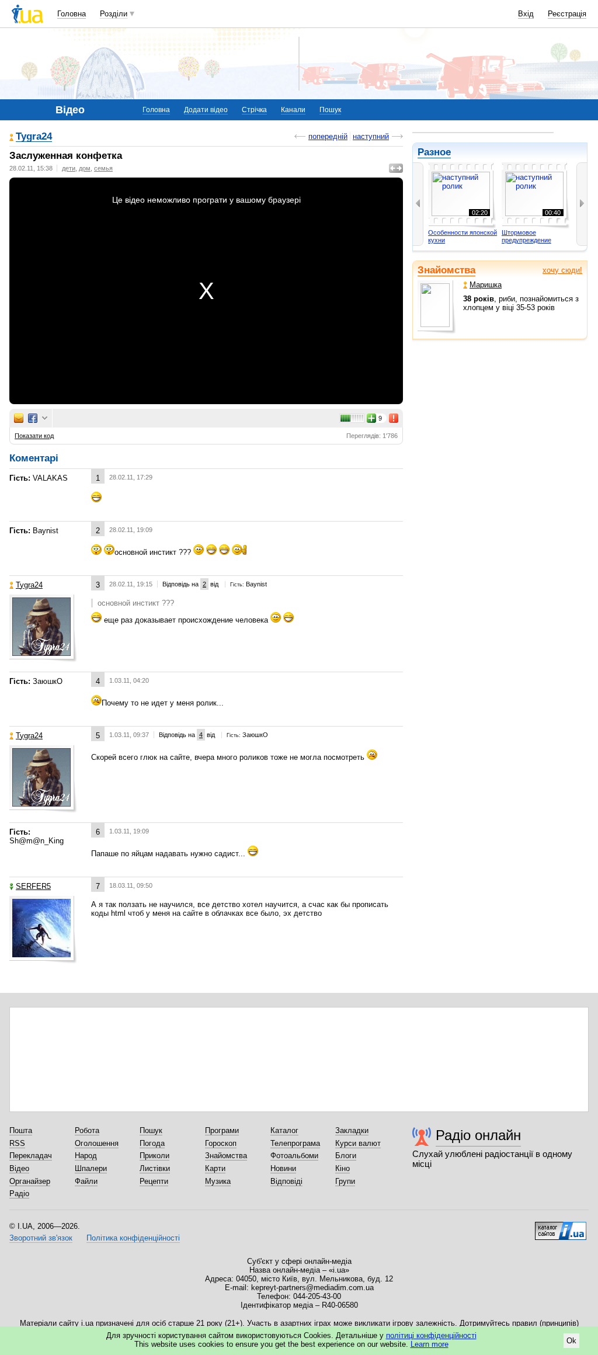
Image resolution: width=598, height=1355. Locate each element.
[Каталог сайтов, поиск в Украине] (560, 1226)
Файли (86, 1181)
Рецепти (154, 1181)
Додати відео (206, 110)
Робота (87, 1130)
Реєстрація (567, 13)
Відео (19, 1168)
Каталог (284, 1130)
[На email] (18, 418)
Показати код (34, 435)
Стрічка (254, 110)
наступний (371, 136)
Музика (218, 1181)
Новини (283, 1168)
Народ (86, 1155)
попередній (327, 136)
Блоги (345, 1155)
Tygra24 (34, 137)
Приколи (154, 1155)
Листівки (155, 1168)
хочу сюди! (562, 270)
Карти (215, 1168)
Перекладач (30, 1155)
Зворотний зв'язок (40, 1238)
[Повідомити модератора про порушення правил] (394, 418)
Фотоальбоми (294, 1155)
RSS (17, 1143)
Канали (293, 110)
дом (85, 168)
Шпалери (91, 1168)
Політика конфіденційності (133, 1238)
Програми (222, 1130)
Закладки (351, 1130)
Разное (434, 152)
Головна (71, 13)
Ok (571, 1340)
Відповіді (286, 1181)
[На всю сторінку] (396, 168)
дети (68, 168)
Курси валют (358, 1143)
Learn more (429, 1344)
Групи (345, 1181)
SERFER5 (33, 886)
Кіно (342, 1168)
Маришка (486, 284)
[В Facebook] (32, 418)
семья (103, 168)
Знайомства (446, 270)
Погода (152, 1143)
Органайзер (29, 1181)
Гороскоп (221, 1143)
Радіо (19, 1193)
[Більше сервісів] (44, 418)
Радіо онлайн (478, 1135)
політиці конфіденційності (431, 1335)
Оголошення (97, 1143)
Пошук (330, 110)
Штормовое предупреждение (526, 236)
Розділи (113, 13)
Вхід (526, 13)
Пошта (20, 1130)
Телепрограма (295, 1143)
